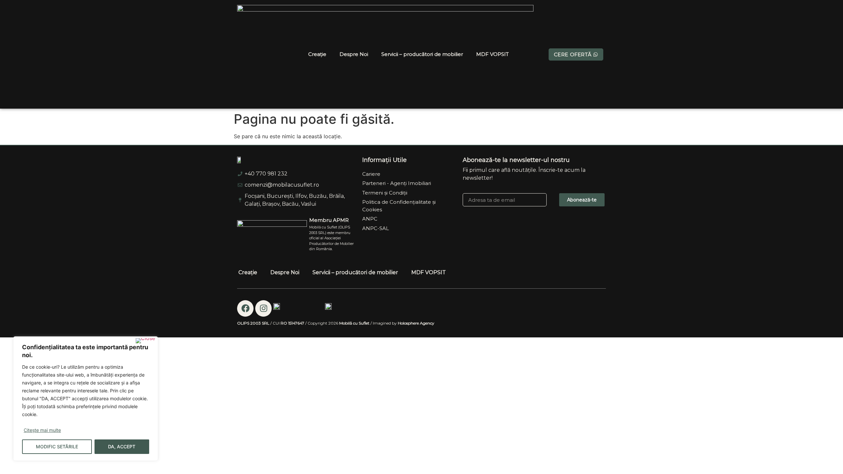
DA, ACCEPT (121, 446)
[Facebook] (245, 308)
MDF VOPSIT (492, 54)
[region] (85, 398)
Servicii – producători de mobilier (422, 54)
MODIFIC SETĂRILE (57, 446)
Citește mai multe (42, 430)
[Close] (145, 340)
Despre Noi (354, 54)
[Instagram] (263, 308)
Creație (317, 54)
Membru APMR (329, 220)
